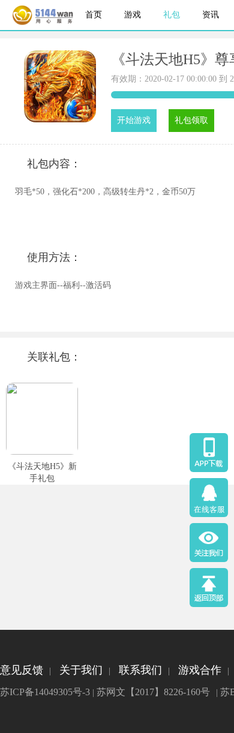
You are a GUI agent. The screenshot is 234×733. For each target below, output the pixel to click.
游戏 (132, 14)
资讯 (210, 14)
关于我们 (81, 670)
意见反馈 (21, 670)
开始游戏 (134, 120)
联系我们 (140, 670)
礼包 (171, 14)
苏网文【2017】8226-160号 (153, 692)
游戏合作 (199, 670)
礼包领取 (191, 120)
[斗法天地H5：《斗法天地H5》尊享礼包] (60, 119)
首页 (93, 14)
